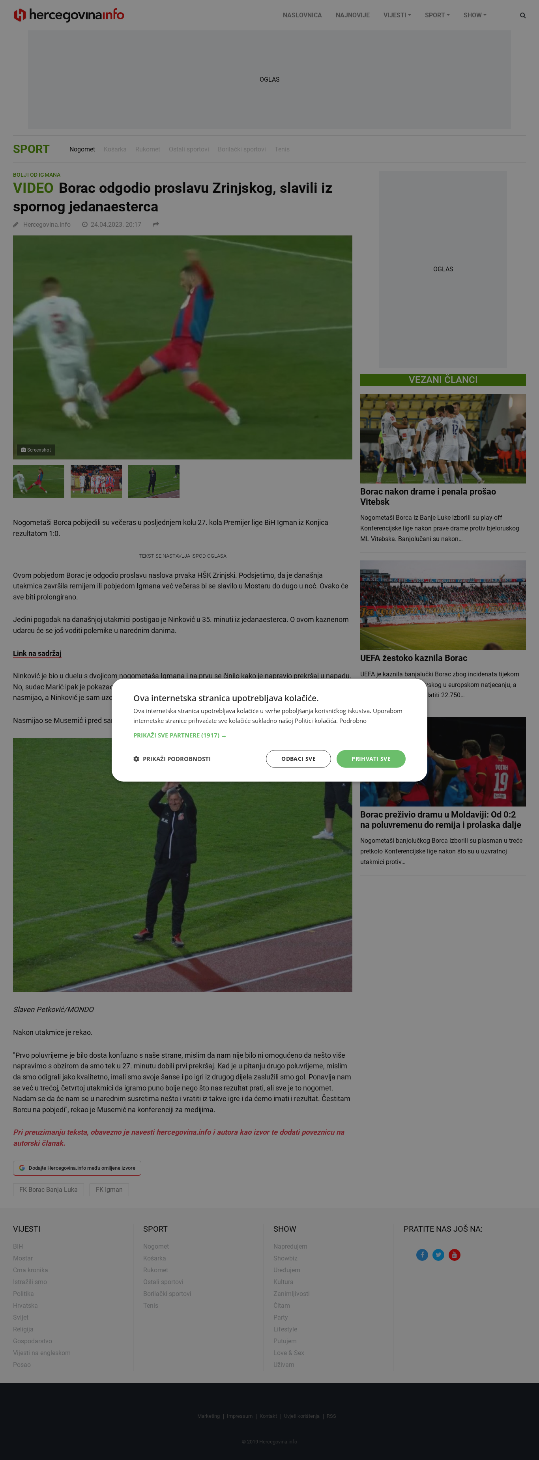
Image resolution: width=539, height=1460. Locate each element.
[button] (269, 735)
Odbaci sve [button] (298, 758)
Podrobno (353, 720)
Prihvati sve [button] (371, 758)
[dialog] (269, 730)
